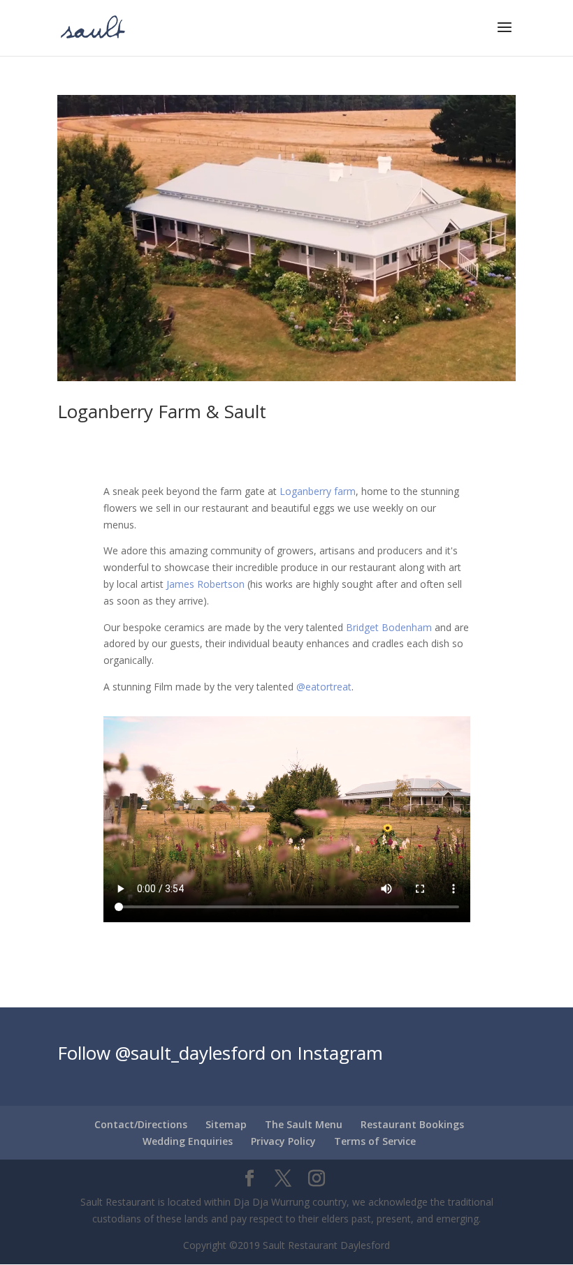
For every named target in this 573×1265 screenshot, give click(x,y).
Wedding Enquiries (188, 1141)
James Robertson (205, 584)
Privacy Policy (283, 1141)
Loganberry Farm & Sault (161, 411)
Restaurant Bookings (412, 1124)
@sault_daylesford (190, 1052)
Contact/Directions (140, 1124)
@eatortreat (323, 686)
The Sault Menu (303, 1124)
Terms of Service (375, 1141)
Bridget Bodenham (389, 627)
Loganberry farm (318, 491)
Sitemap (226, 1124)
